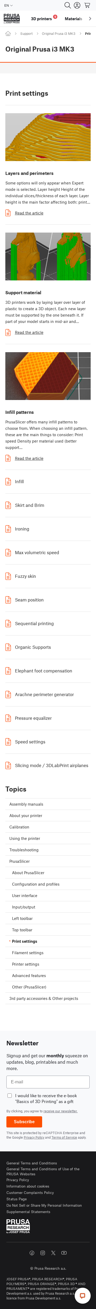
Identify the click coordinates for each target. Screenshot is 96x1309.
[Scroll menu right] (90, 19)
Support (26, 33)
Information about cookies (27, 1186)
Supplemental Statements (28, 1211)
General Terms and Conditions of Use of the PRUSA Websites (42, 1171)
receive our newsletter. (60, 1111)
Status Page (16, 1199)
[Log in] (77, 5)
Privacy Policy (34, 1137)
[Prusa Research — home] (11, 19)
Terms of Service (64, 1137)
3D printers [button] (43, 18)
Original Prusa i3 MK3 (58, 33)
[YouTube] (64, 1253)
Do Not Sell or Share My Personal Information (44, 1205)
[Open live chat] (83, 1296)
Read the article (29, 213)
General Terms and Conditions (31, 1163)
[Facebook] (32, 1253)
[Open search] (67, 5)
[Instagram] (42, 1253)
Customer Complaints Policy (30, 1192)
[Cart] (87, 5)
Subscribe (24, 1121)
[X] (53, 1253)
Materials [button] (73, 18)
